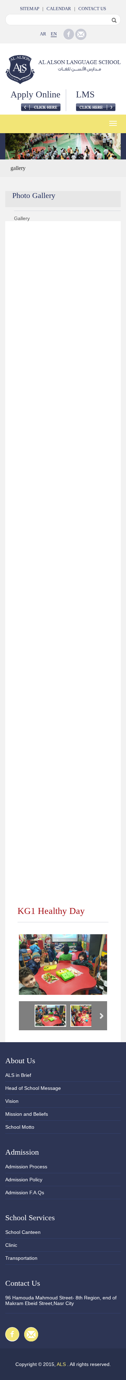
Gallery (22, 218)
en (54, 33)
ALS (61, 1364)
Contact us (92, 8)
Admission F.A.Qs (24, 1192)
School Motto (19, 1127)
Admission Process (26, 1166)
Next (100, 1016)
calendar (59, 8)
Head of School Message (33, 1088)
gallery (18, 168)
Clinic (11, 1245)
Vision (12, 1101)
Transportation (21, 1258)
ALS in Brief (18, 1075)
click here (41, 107)
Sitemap (29, 8)
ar (43, 33)
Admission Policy (23, 1179)
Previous (25, 1016)
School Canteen (23, 1232)
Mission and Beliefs (26, 1114)
